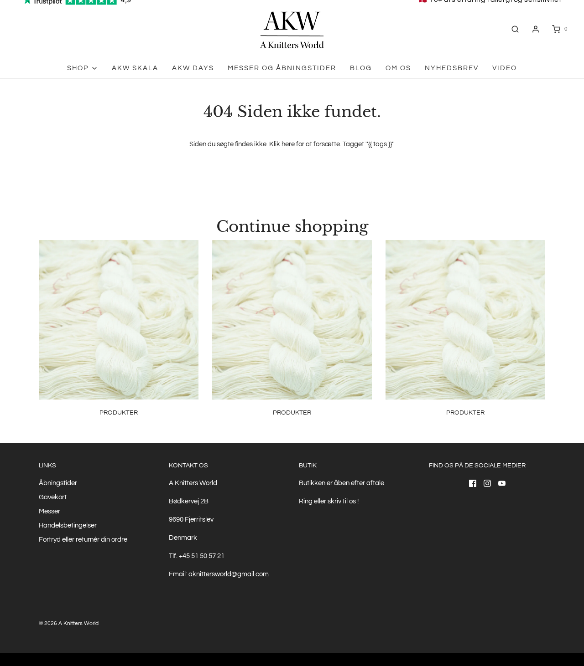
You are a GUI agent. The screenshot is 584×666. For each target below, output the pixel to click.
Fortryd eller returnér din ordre (83, 539)
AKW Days (193, 68)
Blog (361, 68)
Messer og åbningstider (282, 68)
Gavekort (53, 497)
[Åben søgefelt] (515, 29)
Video (504, 68)
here (288, 144)
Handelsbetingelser (68, 525)
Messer (49, 511)
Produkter (118, 413)
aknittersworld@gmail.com (228, 574)
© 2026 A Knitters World (69, 623)
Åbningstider (58, 483)
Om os (398, 68)
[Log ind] (535, 29)
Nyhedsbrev (452, 68)
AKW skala (135, 68)
